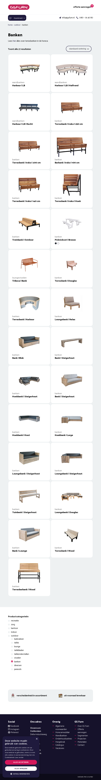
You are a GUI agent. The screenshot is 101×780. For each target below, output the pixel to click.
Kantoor (14, 628)
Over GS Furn (83, 726)
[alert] (20, 757)
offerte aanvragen (82, 7)
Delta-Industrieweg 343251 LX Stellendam (38, 736)
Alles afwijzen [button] (21, 768)
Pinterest (14, 732)
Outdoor (17, 25)
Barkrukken (19, 639)
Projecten (82, 738)
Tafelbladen (19, 650)
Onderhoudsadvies (63, 738)
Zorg (13, 624)
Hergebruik (60, 742)
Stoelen (17, 658)
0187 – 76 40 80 (86, 17)
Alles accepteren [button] (20, 762)
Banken (17, 661)
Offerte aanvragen (82, 731)
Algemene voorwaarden (61, 727)
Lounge (17, 646)
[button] (21, 774)
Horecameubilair (62, 732)
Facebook (14, 726)
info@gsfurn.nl (68, 17)
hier (14, 41)
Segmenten (83, 735)
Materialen (82, 742)
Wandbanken (61, 735)
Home (10, 25)
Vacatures (59, 748)
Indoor (14, 632)
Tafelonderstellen (21, 654)
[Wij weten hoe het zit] (19, 7)
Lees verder (19, 757)
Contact (81, 745)
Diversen (18, 665)
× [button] (37, 739)
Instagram (14, 729)
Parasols (17, 669)
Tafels (16, 642)
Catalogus (59, 745)
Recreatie (15, 620)
